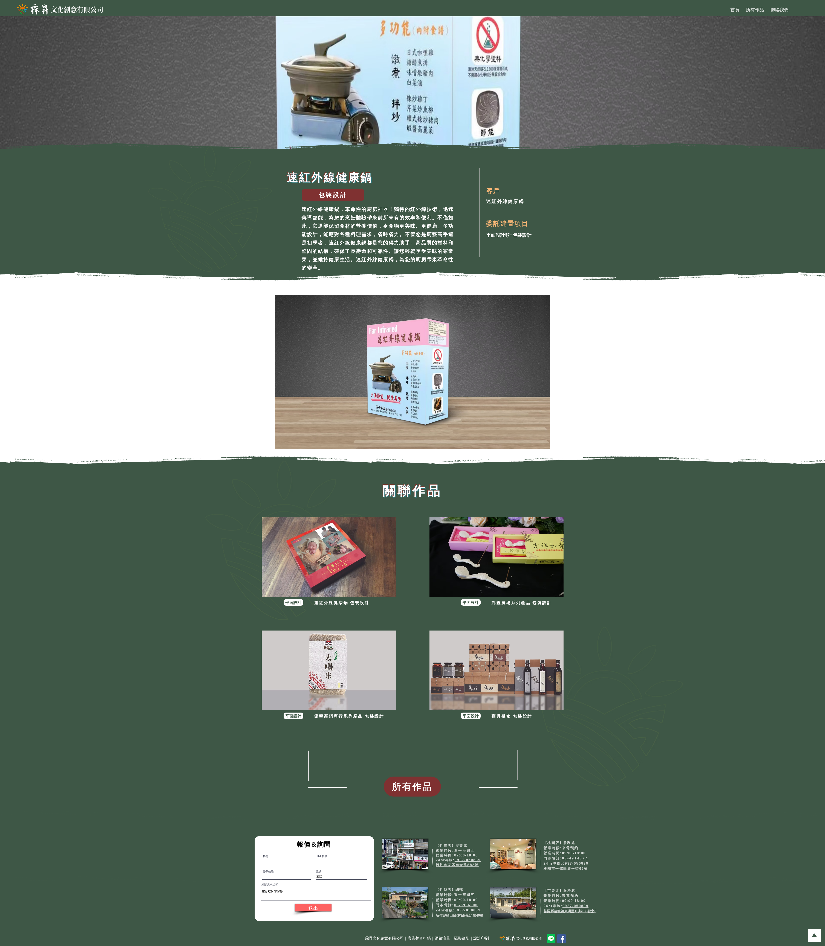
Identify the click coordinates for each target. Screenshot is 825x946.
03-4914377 (575, 858)
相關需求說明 (269, 884)
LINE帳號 (321, 856)
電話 (318, 871)
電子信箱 (268, 871)
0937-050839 (468, 860)
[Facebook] (561, 938)
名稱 (265, 856)
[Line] (551, 938)
